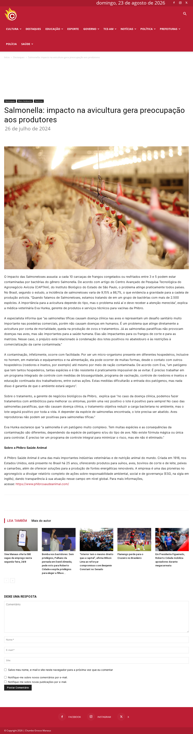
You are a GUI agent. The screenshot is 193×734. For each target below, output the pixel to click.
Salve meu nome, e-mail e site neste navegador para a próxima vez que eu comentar (60, 651)
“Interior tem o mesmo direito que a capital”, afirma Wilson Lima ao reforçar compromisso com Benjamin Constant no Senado (96, 543)
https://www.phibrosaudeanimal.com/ (42, 465)
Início (7, 57)
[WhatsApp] (64, 117)
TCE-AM (108, 29)
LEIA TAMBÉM (17, 502)
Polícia (11, 44)
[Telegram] (81, 117)
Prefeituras (168, 29)
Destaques (33, 29)
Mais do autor (41, 502)
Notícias (127, 29)
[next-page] (12, 562)
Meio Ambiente (25, 82)
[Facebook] (174, 2)
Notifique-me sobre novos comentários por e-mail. (38, 658)
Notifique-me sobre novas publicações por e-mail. (37, 663)
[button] (184, 14)
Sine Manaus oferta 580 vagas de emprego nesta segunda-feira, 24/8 (18, 539)
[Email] (73, 117)
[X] (186, 2)
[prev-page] (6, 562)
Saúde (25, 44)
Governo (89, 29)
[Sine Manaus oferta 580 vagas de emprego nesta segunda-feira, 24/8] (21, 521)
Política (146, 29)
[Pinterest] (55, 117)
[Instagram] (180, 2)
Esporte (73, 29)
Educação (52, 29)
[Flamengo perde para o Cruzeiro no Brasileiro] (134, 521)
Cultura (12, 29)
